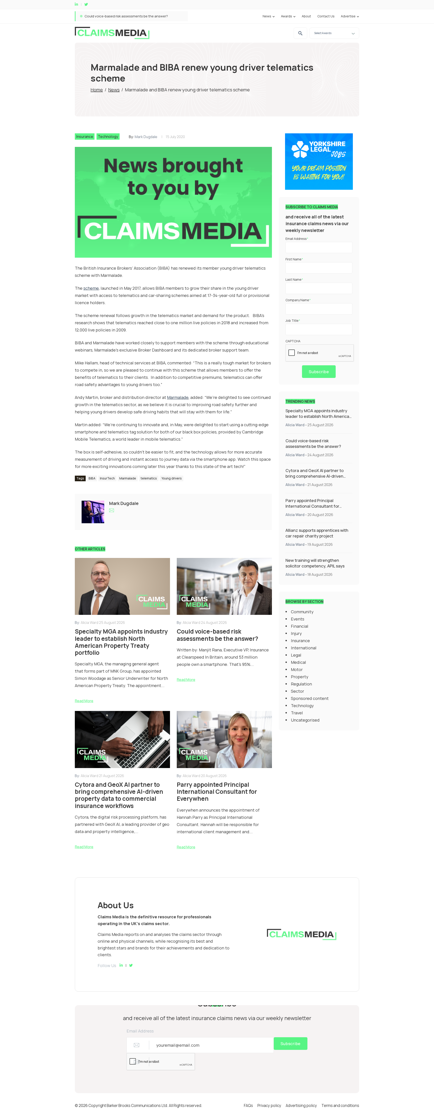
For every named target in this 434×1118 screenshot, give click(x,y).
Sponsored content (310, 698)
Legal (296, 655)
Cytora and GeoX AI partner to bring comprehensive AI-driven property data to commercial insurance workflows (173, 16)
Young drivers (171, 478)
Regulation (301, 684)
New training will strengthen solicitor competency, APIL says (314, 563)
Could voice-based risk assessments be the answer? (313, 443)
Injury (296, 633)
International (303, 647)
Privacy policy (269, 1105)
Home (97, 90)
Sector (297, 691)
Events (297, 619)
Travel (297, 712)
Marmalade (127, 478)
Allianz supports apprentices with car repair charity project (316, 533)
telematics (149, 478)
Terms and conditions (340, 1105)
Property (299, 676)
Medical (298, 662)
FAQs (248, 1105)
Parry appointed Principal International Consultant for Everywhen (312, 506)
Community (302, 611)
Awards (286, 16)
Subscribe (319, 371)
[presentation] (319, 353)
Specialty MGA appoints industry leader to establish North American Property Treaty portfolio (318, 416)
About (306, 16)
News (267, 16)
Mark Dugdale (146, 136)
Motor (297, 669)
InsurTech (107, 478)
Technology (108, 136)
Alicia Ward (294, 424)
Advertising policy (301, 1105)
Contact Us (326, 16)
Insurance (84, 136)
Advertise (348, 16)
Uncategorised (305, 720)
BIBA (92, 478)
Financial (299, 626)
